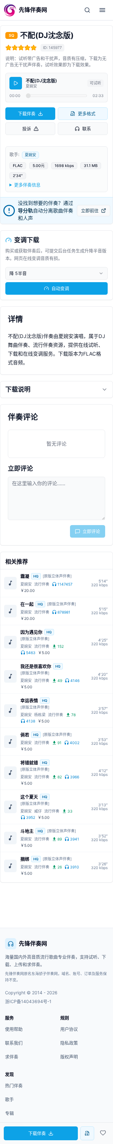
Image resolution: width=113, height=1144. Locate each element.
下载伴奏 (26, 113)
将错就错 (29, 762)
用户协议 (69, 1029)
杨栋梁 (40, 714)
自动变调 (60, 288)
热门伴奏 (14, 1085)
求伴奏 (11, 1056)
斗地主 (27, 831)
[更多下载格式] (87, 1133)
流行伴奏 (41, 584)
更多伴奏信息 (27, 184)
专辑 (9, 1113)
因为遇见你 (31, 632)
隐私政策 (69, 1042)
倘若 (24, 734)
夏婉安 (30, 155)
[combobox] (56, 273)
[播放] (15, 83)
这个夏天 (29, 796)
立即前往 (90, 210)
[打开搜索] (87, 10)
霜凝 (24, 576)
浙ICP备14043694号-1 (28, 1001)
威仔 (38, 811)
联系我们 (14, 1042)
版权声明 (69, 1056)
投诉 (26, 128)
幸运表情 (29, 700)
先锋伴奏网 (33, 943)
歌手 (9, 1099)
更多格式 (86, 113)
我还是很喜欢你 (35, 666)
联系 (86, 128)
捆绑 (24, 859)
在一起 (27, 604)
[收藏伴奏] (103, 1132)
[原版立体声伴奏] (57, 576)
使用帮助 (14, 1029)
